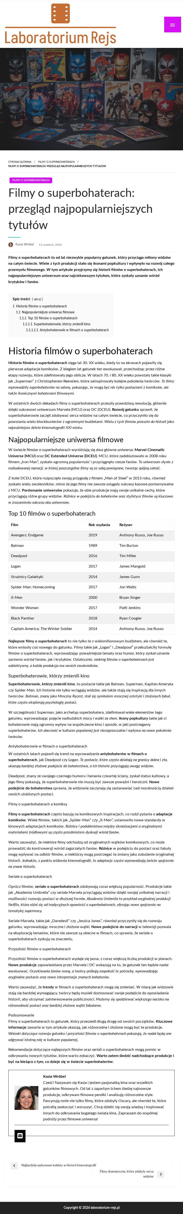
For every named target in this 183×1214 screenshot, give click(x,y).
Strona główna (19, 162)
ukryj (37, 299)
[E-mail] (20, 1136)
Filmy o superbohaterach (56, 162)
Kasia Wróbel (25, 244)
